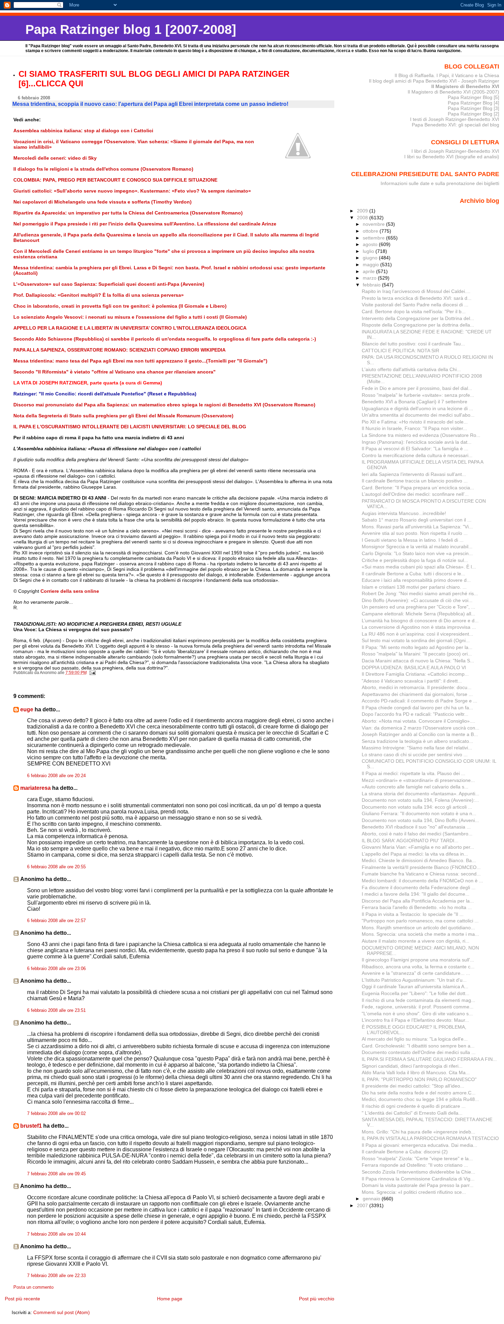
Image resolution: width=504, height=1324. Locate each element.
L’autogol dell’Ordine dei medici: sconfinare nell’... (415, 494)
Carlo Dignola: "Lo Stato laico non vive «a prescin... (417, 553)
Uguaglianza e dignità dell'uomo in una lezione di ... (417, 408)
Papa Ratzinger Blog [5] (473, 97)
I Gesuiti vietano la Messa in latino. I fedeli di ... (413, 540)
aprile (369, 271)
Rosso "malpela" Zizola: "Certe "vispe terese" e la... (417, 1158)
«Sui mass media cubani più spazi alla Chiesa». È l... (419, 566)
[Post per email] (92, 673)
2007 (363, 1205)
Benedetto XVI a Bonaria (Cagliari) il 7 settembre (414, 401)
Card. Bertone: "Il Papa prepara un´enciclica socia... (418, 487)
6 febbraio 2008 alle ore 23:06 (56, 968)
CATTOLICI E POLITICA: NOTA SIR (400, 350)
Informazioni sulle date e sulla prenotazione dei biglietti (440, 183)
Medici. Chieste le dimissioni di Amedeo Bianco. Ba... (419, 860)
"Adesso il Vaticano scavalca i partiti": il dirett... (412, 681)
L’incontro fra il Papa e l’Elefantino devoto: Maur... (415, 1020)
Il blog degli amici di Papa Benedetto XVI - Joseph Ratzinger (434, 81)
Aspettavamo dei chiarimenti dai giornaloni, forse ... (417, 694)
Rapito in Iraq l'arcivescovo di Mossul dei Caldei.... (416, 291)
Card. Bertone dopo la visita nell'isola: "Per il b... (414, 311)
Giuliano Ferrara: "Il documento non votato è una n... (419, 813)
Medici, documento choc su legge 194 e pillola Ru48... (420, 1099)
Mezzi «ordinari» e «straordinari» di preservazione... (418, 780)
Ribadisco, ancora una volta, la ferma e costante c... (418, 966)
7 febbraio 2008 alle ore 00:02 (56, 1113)
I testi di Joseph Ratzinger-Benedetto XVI (454, 119)
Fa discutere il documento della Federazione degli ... (419, 887)
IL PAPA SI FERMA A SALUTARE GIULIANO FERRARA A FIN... (429, 1059)
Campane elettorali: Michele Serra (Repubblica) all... (418, 613)
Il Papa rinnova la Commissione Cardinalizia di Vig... (418, 1178)
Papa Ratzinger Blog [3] (473, 108)
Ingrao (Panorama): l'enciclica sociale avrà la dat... (416, 442)
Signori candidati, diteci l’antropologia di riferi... (412, 1066)
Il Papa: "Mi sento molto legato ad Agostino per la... (417, 647)
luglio (369, 251)
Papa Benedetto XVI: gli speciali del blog (455, 124)
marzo (370, 278)
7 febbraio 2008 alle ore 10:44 (56, 1234)
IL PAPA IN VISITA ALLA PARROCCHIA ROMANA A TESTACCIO (430, 1138)
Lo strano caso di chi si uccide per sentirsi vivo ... (415, 754)
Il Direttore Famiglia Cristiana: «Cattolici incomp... (415, 674)
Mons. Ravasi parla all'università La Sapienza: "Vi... (417, 526)
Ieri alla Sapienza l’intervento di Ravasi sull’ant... (414, 474)
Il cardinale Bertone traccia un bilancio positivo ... (415, 480)
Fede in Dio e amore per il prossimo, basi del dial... (417, 388)
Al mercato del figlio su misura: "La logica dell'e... (415, 1039)
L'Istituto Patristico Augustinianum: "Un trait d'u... (414, 980)
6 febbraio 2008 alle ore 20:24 (56, 775)
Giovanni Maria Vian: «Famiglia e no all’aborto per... (418, 847)
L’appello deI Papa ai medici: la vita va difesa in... (415, 854)
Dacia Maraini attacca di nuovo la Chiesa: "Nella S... (418, 660)
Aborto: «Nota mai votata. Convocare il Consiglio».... (418, 721)
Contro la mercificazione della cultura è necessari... (417, 455)
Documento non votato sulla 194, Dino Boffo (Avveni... (420, 820)
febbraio (372, 284)
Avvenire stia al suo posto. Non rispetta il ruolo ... (415, 533)
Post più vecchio (316, 1298)
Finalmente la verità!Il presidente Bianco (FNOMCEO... (421, 867)
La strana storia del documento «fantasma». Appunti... (420, 793)
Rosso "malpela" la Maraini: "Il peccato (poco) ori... (417, 654)
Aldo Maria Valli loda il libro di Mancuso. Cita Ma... (416, 1072)
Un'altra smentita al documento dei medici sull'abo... (418, 415)
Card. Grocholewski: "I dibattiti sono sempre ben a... (418, 1046)
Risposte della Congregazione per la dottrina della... (418, 325)
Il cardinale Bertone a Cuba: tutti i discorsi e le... (413, 573)
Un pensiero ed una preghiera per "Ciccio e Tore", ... (418, 607)
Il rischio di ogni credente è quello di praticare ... (414, 1106)
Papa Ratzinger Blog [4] (473, 103)
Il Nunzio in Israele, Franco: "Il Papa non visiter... (414, 428)
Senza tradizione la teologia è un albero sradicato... (417, 741)
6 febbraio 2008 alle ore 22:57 (56, 920)
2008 (363, 217)
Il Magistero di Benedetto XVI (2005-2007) (453, 92)
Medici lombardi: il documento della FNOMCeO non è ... (422, 880)
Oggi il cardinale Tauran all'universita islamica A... (415, 986)
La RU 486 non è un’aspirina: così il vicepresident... (417, 634)
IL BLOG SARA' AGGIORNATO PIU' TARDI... (410, 840)
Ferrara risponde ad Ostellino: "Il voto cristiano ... (415, 1165)
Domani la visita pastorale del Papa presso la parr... (417, 1185)
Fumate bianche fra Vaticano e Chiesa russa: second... (421, 873)
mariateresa (35, 788)
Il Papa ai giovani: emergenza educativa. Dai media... (419, 1145)
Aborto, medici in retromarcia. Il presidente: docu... (416, 687)
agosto (371, 244)
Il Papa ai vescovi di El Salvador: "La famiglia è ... (415, 448)
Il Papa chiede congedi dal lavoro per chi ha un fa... (417, 707)
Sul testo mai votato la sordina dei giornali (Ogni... (416, 640)
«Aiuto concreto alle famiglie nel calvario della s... (415, 786)
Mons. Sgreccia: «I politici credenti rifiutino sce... (414, 1192)
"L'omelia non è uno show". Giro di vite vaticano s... (417, 1013)
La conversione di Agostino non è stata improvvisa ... (419, 627)
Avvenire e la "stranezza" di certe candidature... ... (416, 973)
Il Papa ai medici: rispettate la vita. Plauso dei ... (413, 773)
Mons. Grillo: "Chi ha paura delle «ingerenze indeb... (418, 1132)
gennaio (372, 1198)
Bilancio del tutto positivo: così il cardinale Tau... (413, 343)
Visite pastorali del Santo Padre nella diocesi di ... (415, 304)
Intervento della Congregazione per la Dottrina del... (418, 318)
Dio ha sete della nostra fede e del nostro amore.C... (419, 1092)
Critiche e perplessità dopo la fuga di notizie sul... (415, 560)
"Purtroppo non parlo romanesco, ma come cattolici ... (420, 920)
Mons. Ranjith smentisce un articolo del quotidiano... (418, 927)
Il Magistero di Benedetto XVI (465, 86)
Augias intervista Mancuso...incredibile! (404, 513)
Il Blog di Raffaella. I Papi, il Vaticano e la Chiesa (447, 75)
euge (26, 709)
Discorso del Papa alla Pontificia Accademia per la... (418, 901)
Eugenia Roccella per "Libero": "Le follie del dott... (415, 993)
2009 (363, 210)
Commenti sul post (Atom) (61, 1312)
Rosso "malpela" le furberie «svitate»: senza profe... (418, 395)
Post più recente (22, 1298)
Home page (169, 1298)
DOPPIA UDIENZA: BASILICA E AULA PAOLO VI (414, 667)
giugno (371, 257)
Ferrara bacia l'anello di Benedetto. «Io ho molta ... (417, 907)
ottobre (371, 231)
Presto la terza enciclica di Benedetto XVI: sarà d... (416, 298)
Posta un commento (33, 1287)
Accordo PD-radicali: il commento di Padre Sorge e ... (419, 700)
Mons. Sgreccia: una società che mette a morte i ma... (420, 934)
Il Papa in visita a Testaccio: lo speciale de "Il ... (413, 914)
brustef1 (31, 1126)
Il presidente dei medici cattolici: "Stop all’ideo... (413, 1086)
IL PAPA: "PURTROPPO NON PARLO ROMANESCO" (419, 1079)
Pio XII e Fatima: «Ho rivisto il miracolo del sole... (415, 422)
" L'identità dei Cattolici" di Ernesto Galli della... (412, 1113)
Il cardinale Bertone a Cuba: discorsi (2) (405, 1151)
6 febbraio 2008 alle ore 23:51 (56, 1010)
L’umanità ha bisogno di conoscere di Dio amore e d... (420, 620)
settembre (374, 238)
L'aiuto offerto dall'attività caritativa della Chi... (411, 369)
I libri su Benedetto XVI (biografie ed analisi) (451, 156)
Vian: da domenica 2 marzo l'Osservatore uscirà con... (420, 728)
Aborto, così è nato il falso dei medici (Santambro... (417, 833)
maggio (371, 264)
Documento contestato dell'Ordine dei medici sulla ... (419, 1052)
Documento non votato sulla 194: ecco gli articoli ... (417, 807)
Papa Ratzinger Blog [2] (473, 114)
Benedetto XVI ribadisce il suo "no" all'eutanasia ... (416, 827)
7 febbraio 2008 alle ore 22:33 (56, 1275)
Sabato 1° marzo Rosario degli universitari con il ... (416, 520)
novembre (374, 224)
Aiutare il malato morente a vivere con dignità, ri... (415, 941)
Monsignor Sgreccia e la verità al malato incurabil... (417, 546)
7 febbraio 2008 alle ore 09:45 (56, 1174)
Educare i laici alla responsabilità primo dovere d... (416, 580)
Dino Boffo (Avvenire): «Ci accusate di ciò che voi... (417, 600)
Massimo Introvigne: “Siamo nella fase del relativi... (417, 747)
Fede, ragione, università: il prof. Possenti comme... (417, 1006)
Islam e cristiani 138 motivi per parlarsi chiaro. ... (414, 587)
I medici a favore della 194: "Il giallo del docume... (415, 894)
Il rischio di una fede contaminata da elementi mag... (418, 1000)
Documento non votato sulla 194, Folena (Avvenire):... (420, 800)
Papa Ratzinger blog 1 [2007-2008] (130, 29)
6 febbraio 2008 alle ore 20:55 (56, 867)
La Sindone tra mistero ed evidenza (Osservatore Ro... (421, 435)
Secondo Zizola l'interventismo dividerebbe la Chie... (418, 1172)
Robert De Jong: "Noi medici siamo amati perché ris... (420, 593)
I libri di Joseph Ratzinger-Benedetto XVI (455, 151)
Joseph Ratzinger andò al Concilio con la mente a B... (420, 734)
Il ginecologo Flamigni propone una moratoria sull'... (418, 960)
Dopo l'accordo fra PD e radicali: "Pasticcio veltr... (415, 714)
